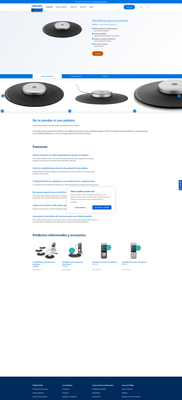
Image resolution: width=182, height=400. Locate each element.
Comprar (98, 53)
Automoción (96, 396)
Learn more (74, 202)
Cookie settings (80, 207)
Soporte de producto (40, 396)
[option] (33, 95)
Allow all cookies (102, 207)
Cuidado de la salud (99, 389)
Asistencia (73, 6)
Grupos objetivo (61, 6)
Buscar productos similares (107, 24)
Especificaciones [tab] (76, 76)
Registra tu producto (69, 396)
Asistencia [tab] (105, 76)
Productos (49, 6)
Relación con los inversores (131, 396)
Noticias (124, 392)
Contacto (129, 7)
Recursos (83, 6)
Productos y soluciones (40, 389)
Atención (65, 392)
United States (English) (100, 1)
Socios (91, 6)
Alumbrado (96, 392)
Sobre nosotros (127, 389)
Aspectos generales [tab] (47, 76)
